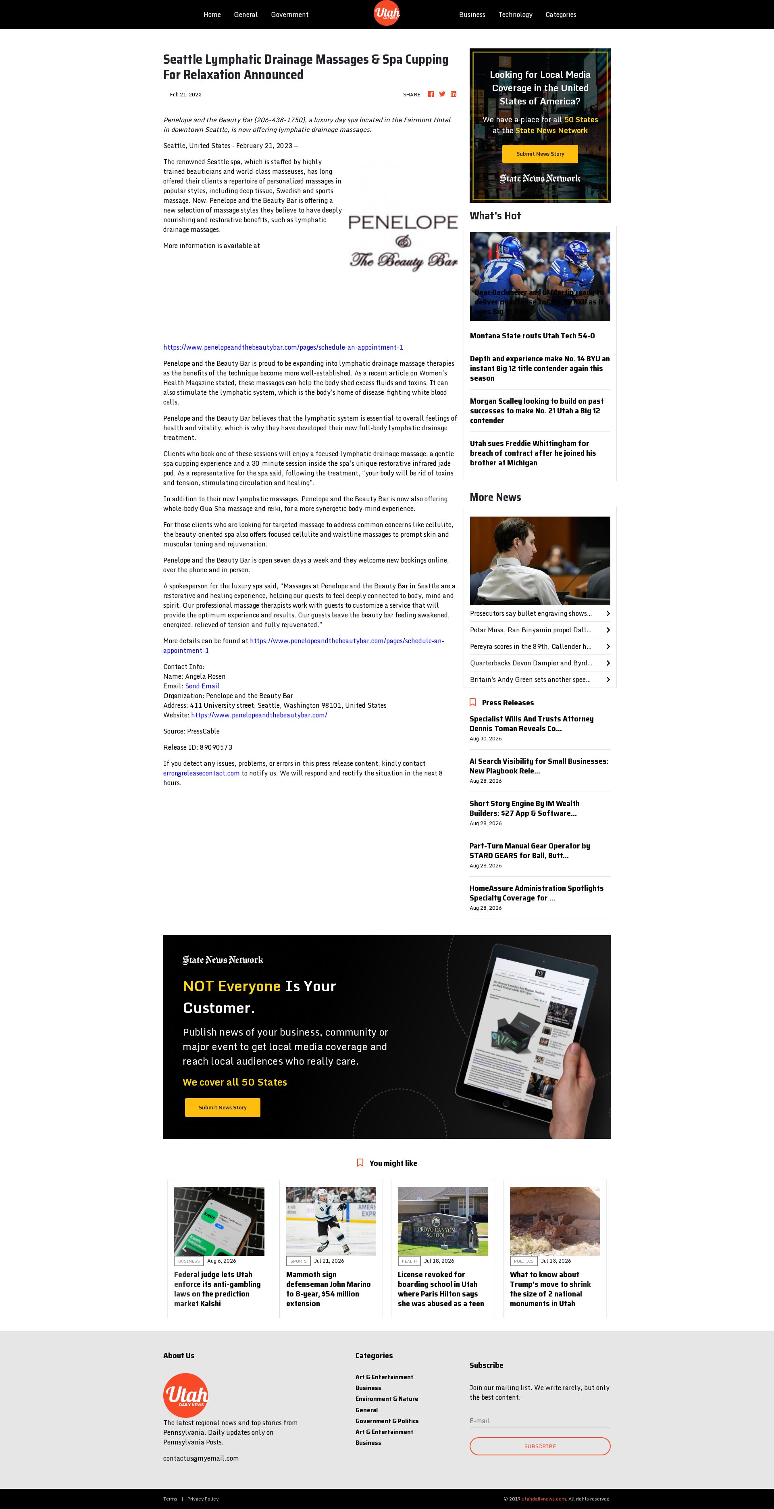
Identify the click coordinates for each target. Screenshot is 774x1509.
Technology (515, 14)
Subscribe (540, 1446)
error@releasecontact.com (201, 773)
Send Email (202, 686)
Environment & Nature (387, 1399)
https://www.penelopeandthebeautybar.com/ (259, 715)
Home (215, 14)
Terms (170, 1499)
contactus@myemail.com (201, 1458)
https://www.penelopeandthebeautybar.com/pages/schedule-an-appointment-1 (283, 347)
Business (472, 14)
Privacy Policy (202, 1499)
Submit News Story (540, 153)
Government (290, 14)
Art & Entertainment (385, 1377)
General (246, 14)
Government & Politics (387, 1421)
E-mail (480, 1421)
